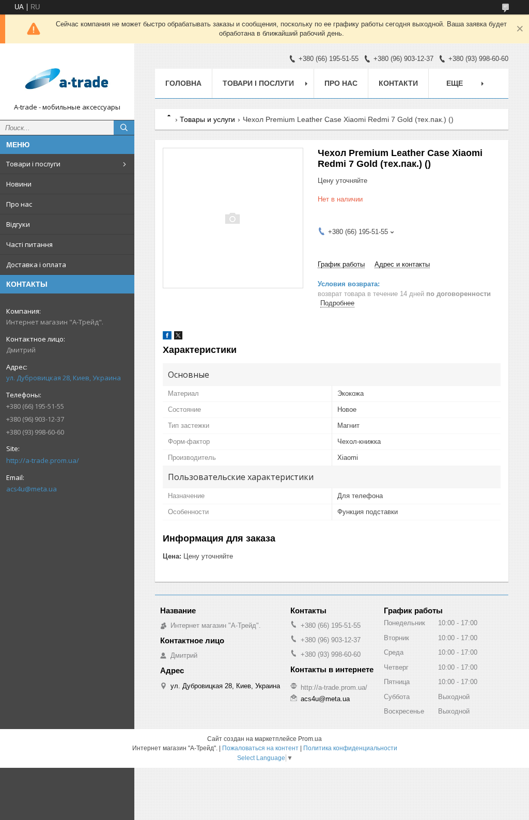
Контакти (398, 83)
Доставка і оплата (36, 264)
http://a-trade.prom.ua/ (42, 460)
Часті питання (29, 244)
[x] (178, 337)
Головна (183, 83)
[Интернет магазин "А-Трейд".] (67, 77)
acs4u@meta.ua (31, 488)
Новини (19, 184)
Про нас (19, 204)
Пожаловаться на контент (260, 748)
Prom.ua (310, 738)
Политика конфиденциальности (350, 748)
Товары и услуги (207, 119)
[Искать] (124, 127)
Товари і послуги (33, 163)
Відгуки (18, 224)
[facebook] (167, 337)
